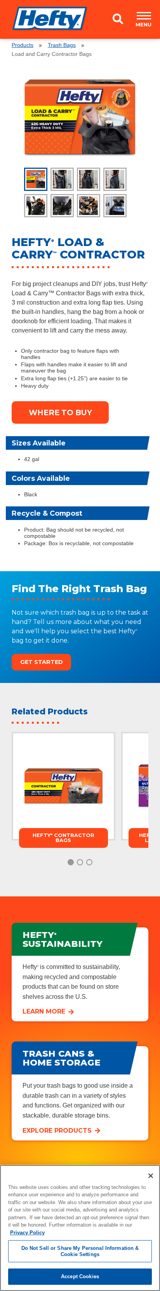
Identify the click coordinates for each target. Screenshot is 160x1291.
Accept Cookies (80, 1276)
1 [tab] (71, 862)
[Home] (50, 17)
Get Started (41, 661)
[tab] (35, 179)
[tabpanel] (80, 117)
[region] (80, 1228)
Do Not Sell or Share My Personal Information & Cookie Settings (80, 1251)
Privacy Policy (27, 1233)
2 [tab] (80, 862)
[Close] (150, 1175)
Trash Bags (62, 45)
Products (22, 45)
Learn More (44, 1011)
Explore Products (57, 1130)
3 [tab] (89, 862)
